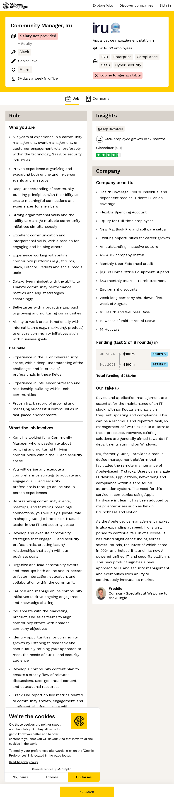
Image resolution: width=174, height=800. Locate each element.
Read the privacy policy (23, 762)
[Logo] (15, 6)
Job (76, 98)
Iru (68, 26)
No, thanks (20, 777)
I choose (52, 777)
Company (101, 98)
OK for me (84, 777)
